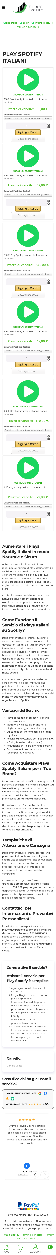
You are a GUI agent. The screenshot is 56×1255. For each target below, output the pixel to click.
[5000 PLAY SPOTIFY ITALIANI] (28, 79)
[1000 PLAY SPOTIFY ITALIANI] (28, 467)
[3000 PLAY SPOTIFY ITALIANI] (28, 155)
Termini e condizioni (32, 1234)
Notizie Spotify (11, 1234)
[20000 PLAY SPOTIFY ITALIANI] (28, 235)
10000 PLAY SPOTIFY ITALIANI (28, 406)
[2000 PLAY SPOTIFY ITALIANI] (28, 311)
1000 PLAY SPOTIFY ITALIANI (28, 483)
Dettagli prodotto (28, 139)
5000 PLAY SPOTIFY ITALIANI (28, 94)
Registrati (11, 22)
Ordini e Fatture (44, 22)
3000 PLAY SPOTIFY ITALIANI (28, 171)
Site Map (34, 1238)
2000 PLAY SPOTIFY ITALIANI (28, 327)
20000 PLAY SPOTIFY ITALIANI (28, 250)
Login (26, 22)
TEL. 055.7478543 (28, 27)
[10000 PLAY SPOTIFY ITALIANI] (28, 391)
